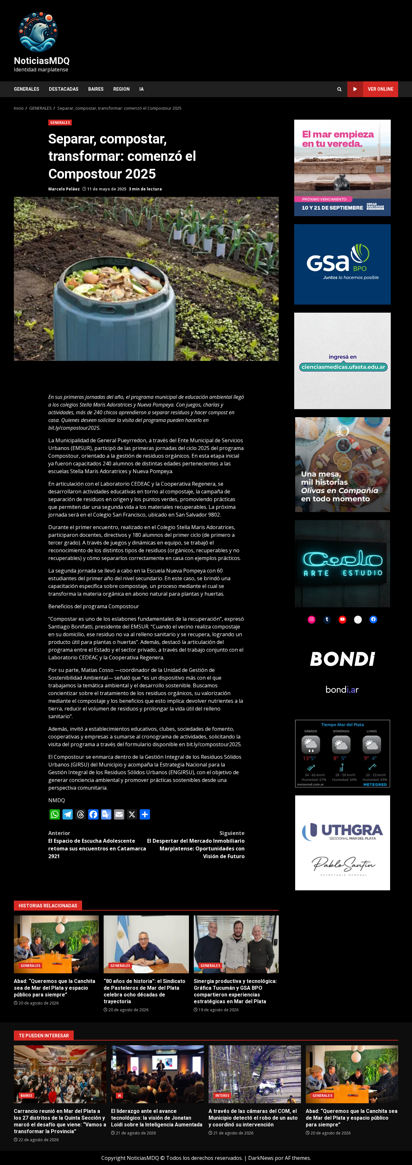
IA (141, 89)
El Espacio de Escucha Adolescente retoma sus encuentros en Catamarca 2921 (97, 845)
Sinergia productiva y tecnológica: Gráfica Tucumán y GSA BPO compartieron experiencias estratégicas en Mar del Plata (236, 944)
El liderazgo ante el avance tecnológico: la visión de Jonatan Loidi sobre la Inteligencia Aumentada (157, 1074)
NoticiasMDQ (42, 60)
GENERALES (26, 89)
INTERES (222, 1095)
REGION (121, 89)
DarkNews (261, 1157)
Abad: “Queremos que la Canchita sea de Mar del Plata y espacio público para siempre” (56, 944)
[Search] (339, 89)
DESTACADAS (64, 89)
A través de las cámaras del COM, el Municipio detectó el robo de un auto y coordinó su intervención (255, 1074)
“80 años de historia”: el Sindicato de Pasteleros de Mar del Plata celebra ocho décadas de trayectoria (146, 944)
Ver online (380, 89)
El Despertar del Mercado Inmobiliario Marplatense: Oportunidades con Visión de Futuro (196, 845)
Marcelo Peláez (64, 189)
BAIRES (96, 89)
